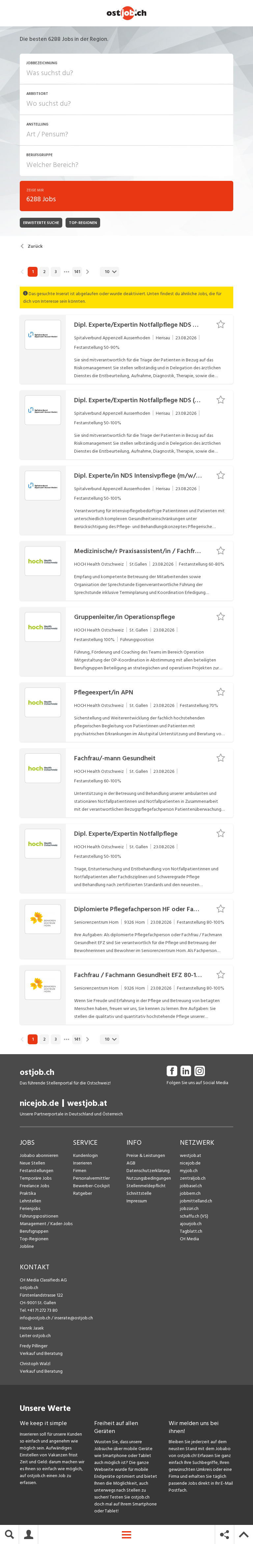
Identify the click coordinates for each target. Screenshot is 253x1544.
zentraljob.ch (193, 1178)
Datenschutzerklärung (148, 1170)
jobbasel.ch (191, 1186)
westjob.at (87, 1103)
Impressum (136, 1201)
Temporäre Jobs (35, 1178)
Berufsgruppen (34, 1231)
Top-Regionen (34, 1239)
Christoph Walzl (35, 1363)
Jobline (27, 1246)
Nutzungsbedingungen (148, 1178)
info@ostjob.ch (35, 1318)
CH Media (189, 1239)
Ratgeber (82, 1193)
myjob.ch (189, 1170)
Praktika (28, 1193)
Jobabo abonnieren (39, 1155)
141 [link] (77, 271)
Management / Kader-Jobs (46, 1223)
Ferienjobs (30, 1208)
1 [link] (33, 271)
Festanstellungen (36, 1170)
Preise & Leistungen (145, 1155)
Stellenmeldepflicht (146, 1186)
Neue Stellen (32, 1163)
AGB (130, 1163)
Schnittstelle (139, 1193)
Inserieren (82, 1163)
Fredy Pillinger (33, 1346)
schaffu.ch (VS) (194, 1216)
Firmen (79, 1170)
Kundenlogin (85, 1155)
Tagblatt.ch (191, 1231)
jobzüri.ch (189, 1208)
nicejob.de (39, 1103)
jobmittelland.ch (196, 1201)
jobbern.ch (190, 1193)
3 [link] (56, 271)
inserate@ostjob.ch (73, 1318)
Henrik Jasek (32, 1328)
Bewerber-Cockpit (91, 1186)
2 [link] (44, 271)
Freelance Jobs (34, 1186)
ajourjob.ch (191, 1223)
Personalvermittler (91, 1178)
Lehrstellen (30, 1201)
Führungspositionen (39, 1216)
